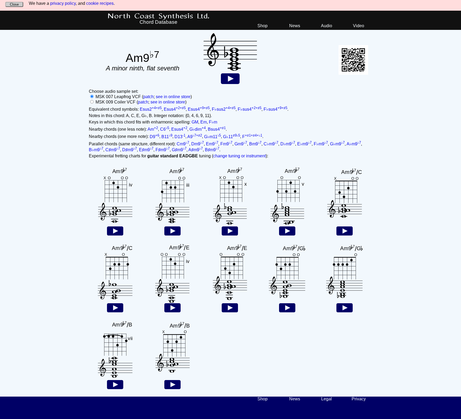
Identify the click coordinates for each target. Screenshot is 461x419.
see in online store (173, 96)
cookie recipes (100, 3)
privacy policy (63, 3)
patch (148, 96)
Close (14, 4)
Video (358, 25)
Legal (326, 399)
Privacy (359, 399)
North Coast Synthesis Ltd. (159, 16)
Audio (326, 25)
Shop (262, 25)
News (294, 25)
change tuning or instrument (239, 156)
